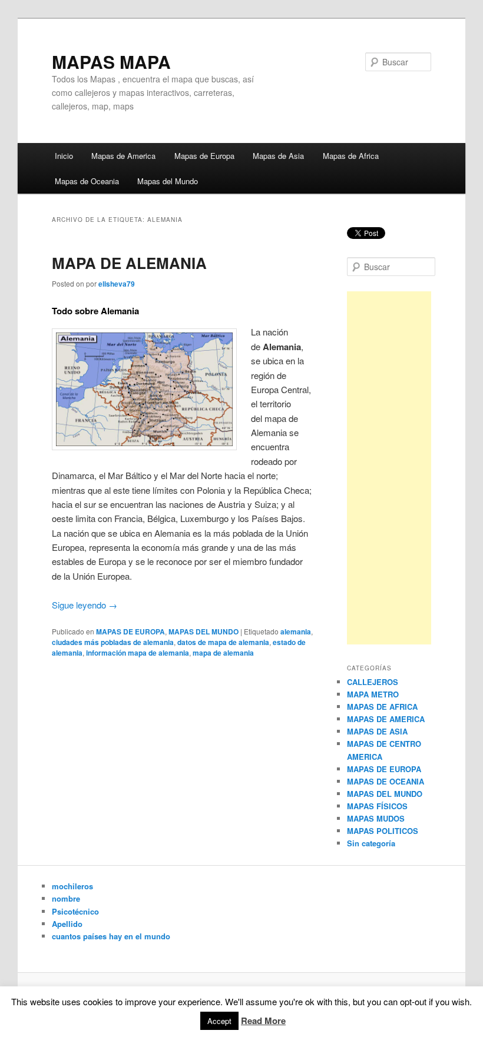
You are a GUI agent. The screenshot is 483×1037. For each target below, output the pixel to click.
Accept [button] (219, 1020)
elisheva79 (116, 283)
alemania (295, 631)
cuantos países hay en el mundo (111, 936)
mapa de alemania (223, 652)
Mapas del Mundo (167, 181)
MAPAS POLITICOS (382, 830)
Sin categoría (371, 843)
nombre (66, 898)
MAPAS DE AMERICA (386, 718)
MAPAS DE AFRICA (382, 706)
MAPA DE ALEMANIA (129, 263)
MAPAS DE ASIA (377, 731)
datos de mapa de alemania (223, 642)
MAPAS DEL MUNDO (203, 631)
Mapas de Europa (204, 155)
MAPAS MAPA (111, 61)
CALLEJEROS (372, 681)
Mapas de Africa (351, 155)
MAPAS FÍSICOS (377, 806)
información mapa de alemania (137, 652)
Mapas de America (123, 155)
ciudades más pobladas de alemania (113, 642)
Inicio (64, 155)
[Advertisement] (389, 467)
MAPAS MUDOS (376, 818)
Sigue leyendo (84, 605)
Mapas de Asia (278, 155)
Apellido (67, 923)
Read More (263, 1020)
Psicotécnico (75, 911)
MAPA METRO (373, 694)
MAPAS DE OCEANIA (385, 781)
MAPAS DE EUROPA (130, 631)
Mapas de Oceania (87, 181)
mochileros (72, 886)
